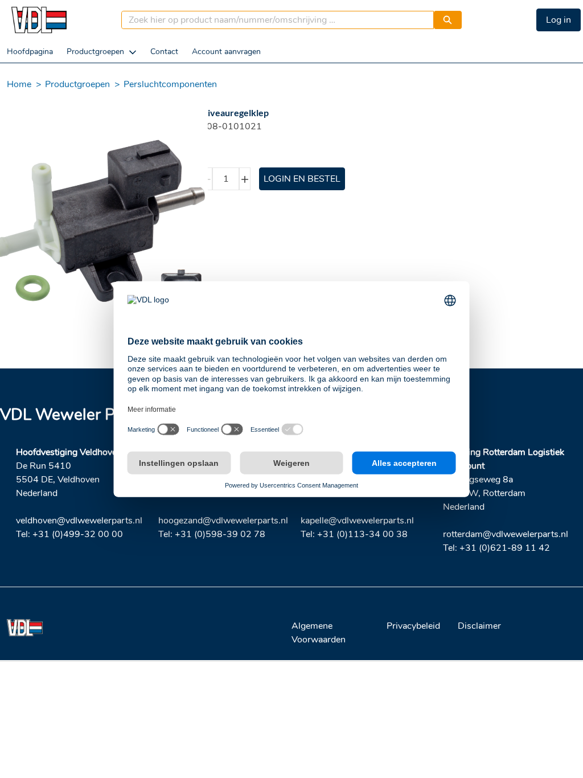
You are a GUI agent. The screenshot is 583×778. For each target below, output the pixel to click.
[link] (30, 52)
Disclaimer (479, 626)
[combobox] (273, 19)
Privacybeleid (413, 626)
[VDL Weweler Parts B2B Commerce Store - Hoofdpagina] (39, 20)
